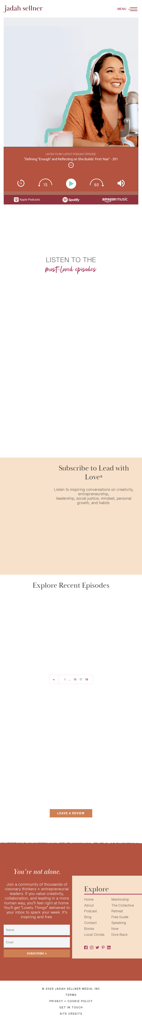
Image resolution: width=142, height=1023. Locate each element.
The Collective (122, 905)
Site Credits (71, 1013)
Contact (90, 922)
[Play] (72, 183)
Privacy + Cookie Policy (71, 1001)
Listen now (37, 355)
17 (81, 679)
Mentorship (120, 899)
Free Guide (119, 917)
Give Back (119, 934)
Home (89, 899)
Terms (71, 995)
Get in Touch (71, 1007)
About (89, 905)
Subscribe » (37, 953)
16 (75, 679)
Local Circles (94, 934)
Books (89, 928)
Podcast (90, 911)
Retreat (117, 911)
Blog (87, 917)
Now (115, 928)
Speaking (118, 922)
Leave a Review (71, 813)
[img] (71, 165)
